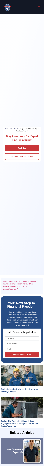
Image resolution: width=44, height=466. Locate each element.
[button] (39, 6)
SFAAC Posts (14, 129)
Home (7, 129)
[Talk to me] (32, 451)
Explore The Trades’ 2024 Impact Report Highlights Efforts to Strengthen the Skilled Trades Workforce (19, 423)
